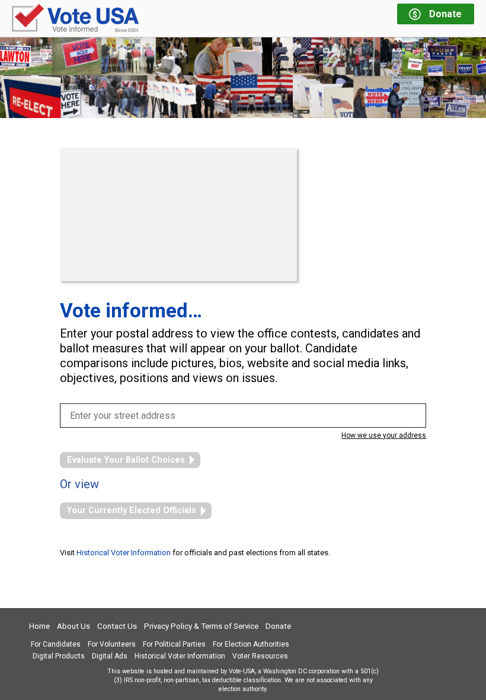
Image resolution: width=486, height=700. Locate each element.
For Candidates (56, 644)
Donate (278, 626)
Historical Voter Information (123, 552)
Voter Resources (260, 656)
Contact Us (117, 626)
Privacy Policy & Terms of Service (201, 626)
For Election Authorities (251, 644)
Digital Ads (109, 656)
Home (39, 626)
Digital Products (59, 656)
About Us (73, 626)
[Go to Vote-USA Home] (75, 19)
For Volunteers (112, 644)
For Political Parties (174, 644)
